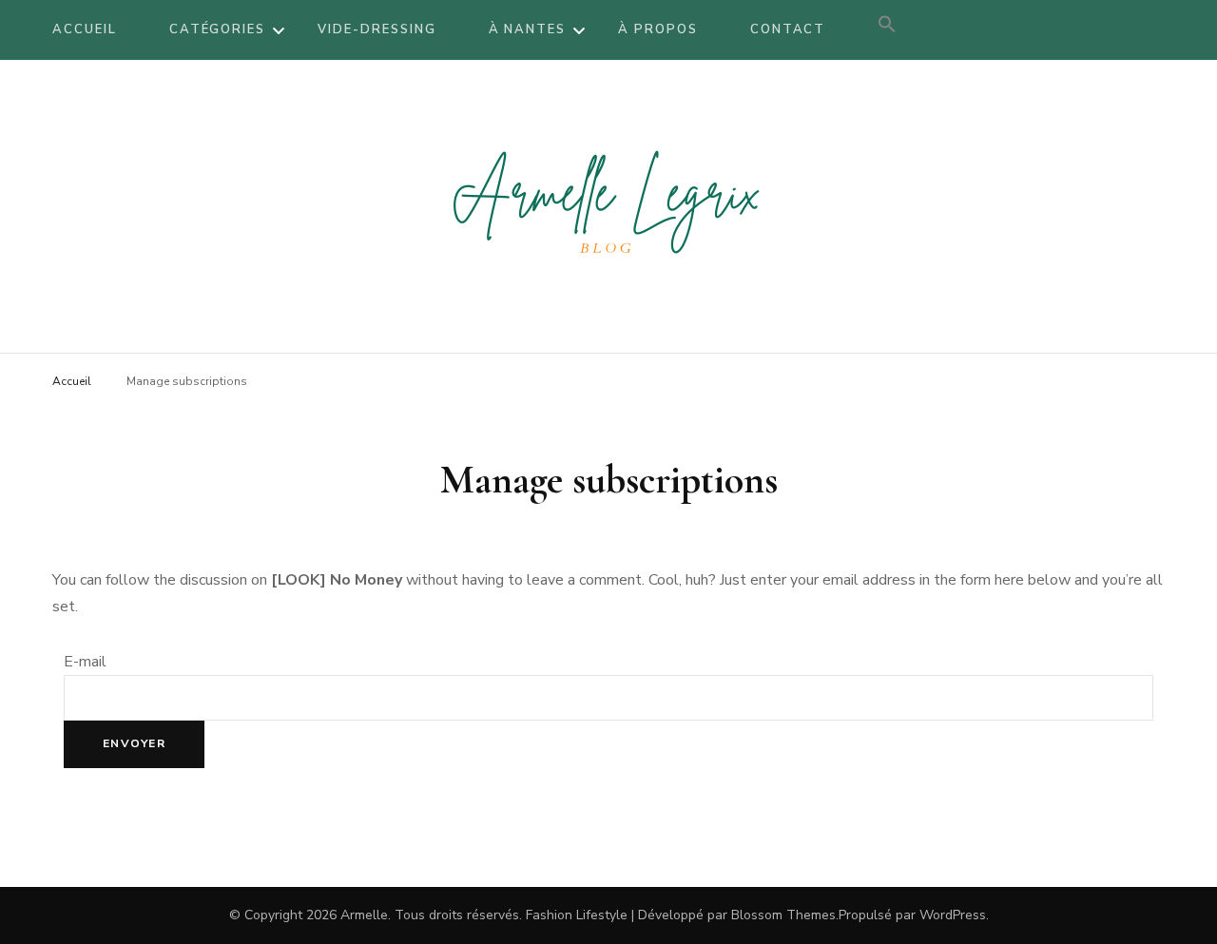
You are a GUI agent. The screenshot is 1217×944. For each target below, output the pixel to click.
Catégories (217, 29)
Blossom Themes (783, 915)
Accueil (84, 29)
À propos (658, 29)
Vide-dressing (376, 29)
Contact (788, 29)
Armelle (364, 915)
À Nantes (528, 29)
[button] (887, 30)
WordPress (952, 915)
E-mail (85, 661)
